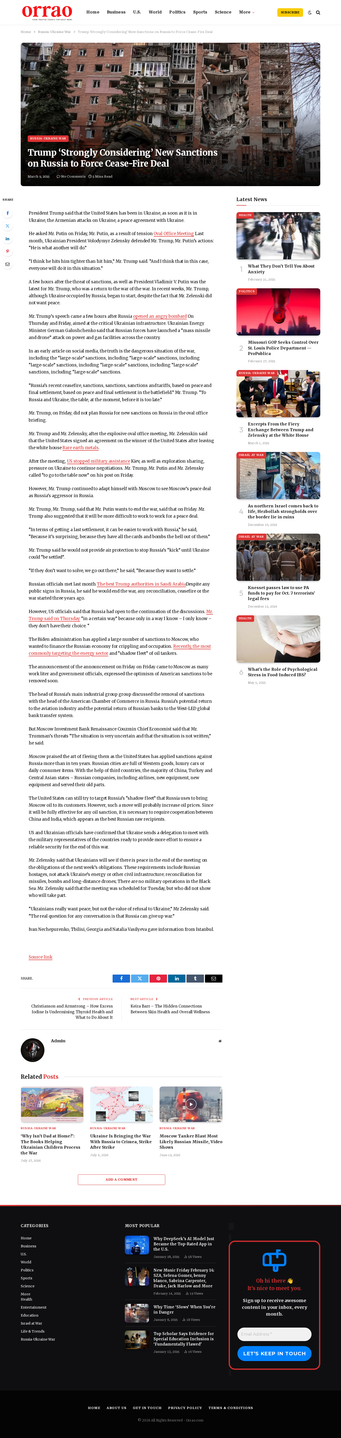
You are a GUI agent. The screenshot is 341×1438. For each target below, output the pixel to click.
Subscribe (290, 12)
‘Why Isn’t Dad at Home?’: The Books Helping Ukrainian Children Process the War (50, 1144)
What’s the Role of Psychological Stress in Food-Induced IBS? (283, 672)
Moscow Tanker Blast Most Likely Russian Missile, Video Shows (191, 1141)
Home (92, 12)
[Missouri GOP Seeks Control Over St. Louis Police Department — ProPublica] (278, 312)
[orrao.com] (47, 12)
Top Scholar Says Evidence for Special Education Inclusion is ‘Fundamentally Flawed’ (184, 1339)
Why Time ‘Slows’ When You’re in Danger (184, 1310)
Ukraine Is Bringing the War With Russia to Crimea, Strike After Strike (121, 1141)
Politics (177, 12)
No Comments (73, 176)
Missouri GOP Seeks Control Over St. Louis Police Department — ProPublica (283, 348)
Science (223, 12)
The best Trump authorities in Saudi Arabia (141, 584)
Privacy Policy (185, 1408)
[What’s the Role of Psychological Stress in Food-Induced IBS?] (278, 639)
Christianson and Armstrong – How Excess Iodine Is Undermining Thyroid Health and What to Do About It (72, 1012)
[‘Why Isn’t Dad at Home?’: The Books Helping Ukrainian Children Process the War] (52, 1104)
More (245, 12)
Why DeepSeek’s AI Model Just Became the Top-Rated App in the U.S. (184, 1244)
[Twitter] (7, 226)
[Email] (7, 264)
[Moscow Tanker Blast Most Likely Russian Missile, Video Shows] (191, 1104)
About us (117, 1408)
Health (245, 215)
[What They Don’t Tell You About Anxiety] (278, 235)
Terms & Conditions (230, 1408)
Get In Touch (147, 1408)
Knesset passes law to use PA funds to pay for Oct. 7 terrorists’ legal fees (281, 593)
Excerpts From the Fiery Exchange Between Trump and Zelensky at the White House (280, 429)
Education (29, 1315)
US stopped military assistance (98, 461)
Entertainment (33, 1307)
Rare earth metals (80, 447)
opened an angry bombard (160, 316)
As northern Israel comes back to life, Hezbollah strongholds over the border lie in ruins (283, 511)
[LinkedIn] (7, 239)
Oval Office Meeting (174, 233)
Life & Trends (32, 1331)
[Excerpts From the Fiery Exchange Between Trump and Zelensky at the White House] (278, 393)
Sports (200, 12)
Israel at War (251, 455)
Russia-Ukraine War (48, 138)
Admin (58, 1040)
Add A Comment (121, 1179)
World (155, 12)
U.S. (137, 12)
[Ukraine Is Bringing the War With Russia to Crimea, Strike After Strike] (121, 1104)
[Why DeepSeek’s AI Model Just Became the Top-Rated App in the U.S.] (137, 1245)
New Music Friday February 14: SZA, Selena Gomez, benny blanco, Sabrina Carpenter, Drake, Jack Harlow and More (184, 1278)
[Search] (317, 12)
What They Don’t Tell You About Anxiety (281, 269)
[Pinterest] (7, 251)
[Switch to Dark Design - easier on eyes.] (310, 12)
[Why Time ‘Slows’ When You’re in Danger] (137, 1313)
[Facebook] (7, 213)
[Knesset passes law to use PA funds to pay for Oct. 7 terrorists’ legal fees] (278, 557)
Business (116, 12)
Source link (40, 957)
